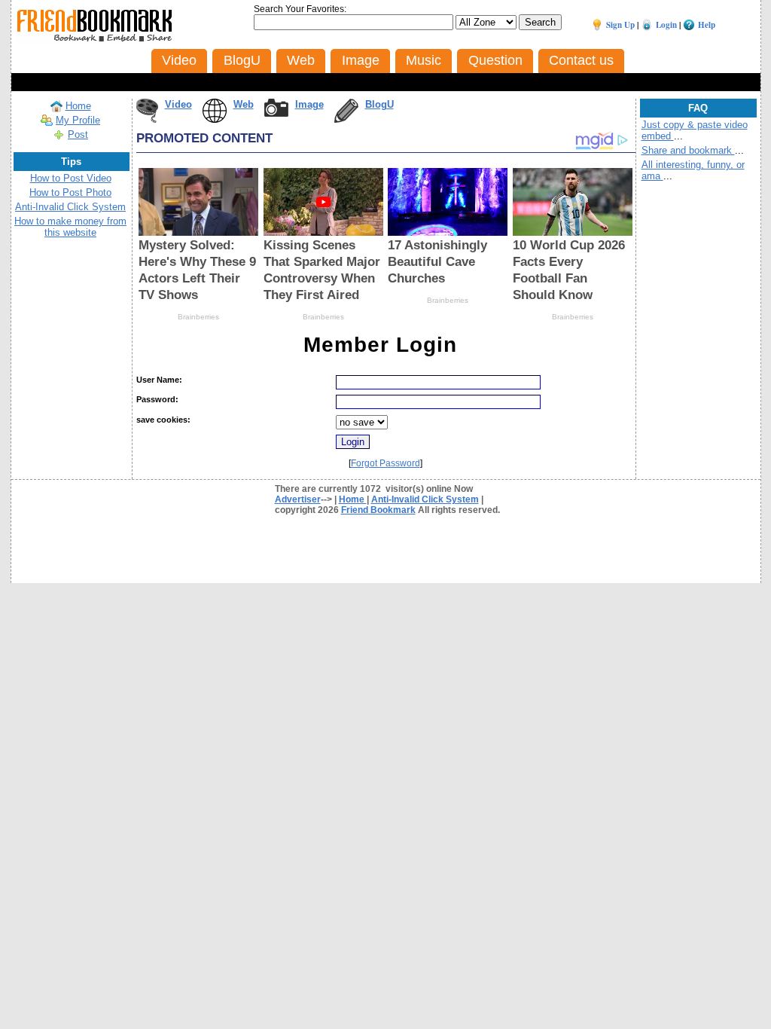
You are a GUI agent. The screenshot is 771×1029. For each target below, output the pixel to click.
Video (178, 104)
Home (78, 105)
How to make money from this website (70, 226)
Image (309, 104)
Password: (157, 399)
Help (706, 25)
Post (78, 134)
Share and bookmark (688, 150)
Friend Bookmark (378, 510)
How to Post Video (70, 178)
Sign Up (620, 25)
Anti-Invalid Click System (70, 206)
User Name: (159, 379)
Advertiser (298, 499)
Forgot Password (385, 463)
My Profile (78, 120)
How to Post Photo (70, 192)
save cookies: (163, 419)
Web (243, 104)
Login (666, 25)
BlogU (379, 104)
